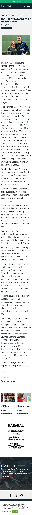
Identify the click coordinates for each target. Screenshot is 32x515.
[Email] (13, 381)
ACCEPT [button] (15, 511)
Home (2, 15)
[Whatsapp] (10, 381)
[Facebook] (1, 381)
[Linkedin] (7, 381)
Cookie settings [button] (6, 511)
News (6, 15)
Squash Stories (6, 28)
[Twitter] (4, 381)
